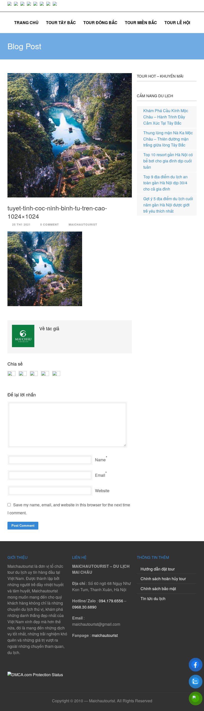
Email (100, 475)
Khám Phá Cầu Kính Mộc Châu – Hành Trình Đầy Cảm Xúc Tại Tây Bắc (165, 117)
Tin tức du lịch (153, 598)
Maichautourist (83, 224)
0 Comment (49, 224)
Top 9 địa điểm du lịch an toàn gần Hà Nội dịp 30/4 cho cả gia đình (165, 183)
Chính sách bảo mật (158, 588)
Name (100, 460)
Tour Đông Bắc (100, 22)
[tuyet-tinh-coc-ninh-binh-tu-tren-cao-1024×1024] (69, 135)
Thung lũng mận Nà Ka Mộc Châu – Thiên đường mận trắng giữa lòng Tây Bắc (168, 139)
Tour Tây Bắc (61, 22)
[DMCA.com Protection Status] (35, 674)
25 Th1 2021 (21, 224)
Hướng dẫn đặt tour (158, 569)
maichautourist (105, 635)
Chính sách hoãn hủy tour (163, 578)
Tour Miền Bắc (141, 22)
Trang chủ (26, 22)
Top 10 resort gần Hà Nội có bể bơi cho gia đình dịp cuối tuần (168, 161)
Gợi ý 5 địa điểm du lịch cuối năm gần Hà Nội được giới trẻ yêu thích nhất (168, 205)
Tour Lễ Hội (177, 22)
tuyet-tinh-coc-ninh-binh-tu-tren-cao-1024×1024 (57, 211)
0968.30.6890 (84, 607)
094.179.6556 (111, 601)
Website (102, 490)
